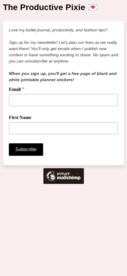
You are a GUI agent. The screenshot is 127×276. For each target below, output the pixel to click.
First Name (20, 117)
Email (17, 89)
